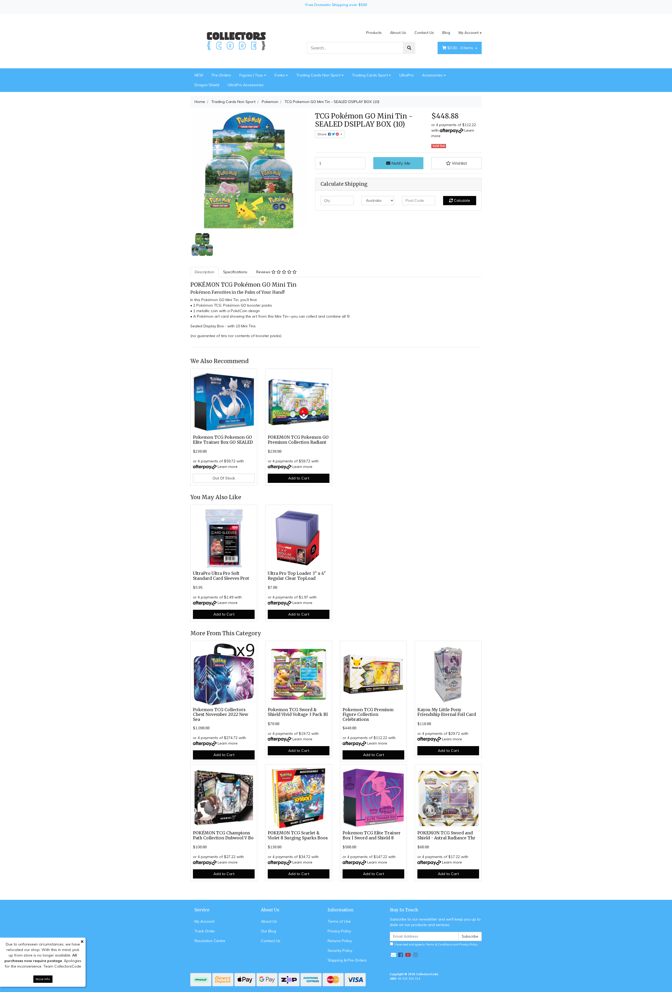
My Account (469, 32)
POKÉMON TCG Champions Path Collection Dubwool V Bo (223, 835)
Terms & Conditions (439, 944)
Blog (446, 32)
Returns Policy (340, 940)
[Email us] (393, 955)
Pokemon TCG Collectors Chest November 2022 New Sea (220, 714)
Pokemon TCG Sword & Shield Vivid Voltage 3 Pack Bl (298, 712)
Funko (280, 75)
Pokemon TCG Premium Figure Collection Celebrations (368, 714)
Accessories (432, 75)
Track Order (205, 931)
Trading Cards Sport (370, 75)
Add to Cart (298, 478)
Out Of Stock (224, 478)
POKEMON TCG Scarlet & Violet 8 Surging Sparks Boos (298, 835)
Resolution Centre (210, 940)
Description (204, 272)
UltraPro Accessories (246, 84)
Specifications (235, 272)
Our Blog (268, 931)
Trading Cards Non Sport (318, 75)
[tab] (204, 272)
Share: (322, 134)
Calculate (461, 200)
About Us (398, 32)
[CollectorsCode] (236, 40)
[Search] (409, 48)
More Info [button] (43, 979)
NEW (199, 75)
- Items (460, 47)
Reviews (263, 272)
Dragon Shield (207, 84)
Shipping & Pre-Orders (347, 960)
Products (374, 32)
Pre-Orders (221, 75)
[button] (456, 163)
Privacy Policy (339, 931)
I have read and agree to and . (435, 944)
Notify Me (400, 163)
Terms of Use (339, 921)
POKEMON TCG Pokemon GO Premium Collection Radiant (298, 440)
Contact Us (424, 32)
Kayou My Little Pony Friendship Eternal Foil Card (446, 712)
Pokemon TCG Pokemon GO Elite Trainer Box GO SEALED (223, 440)
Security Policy (340, 950)
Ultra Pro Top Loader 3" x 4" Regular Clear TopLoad (297, 576)
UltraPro (406, 75)
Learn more (228, 466)
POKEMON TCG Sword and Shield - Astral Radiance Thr (446, 835)
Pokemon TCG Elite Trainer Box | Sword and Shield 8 (372, 835)
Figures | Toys (251, 75)
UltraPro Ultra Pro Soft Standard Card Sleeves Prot (221, 576)
